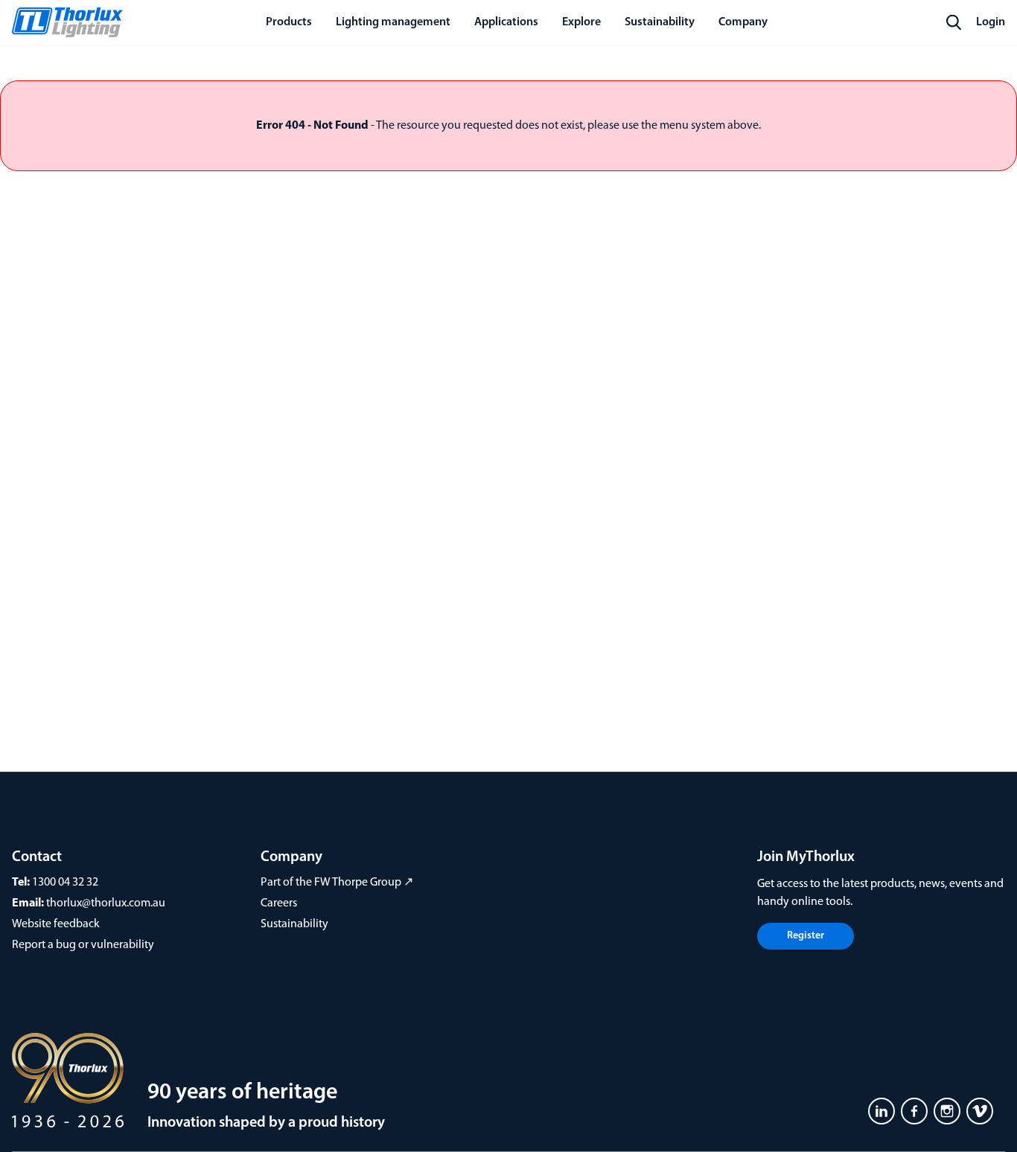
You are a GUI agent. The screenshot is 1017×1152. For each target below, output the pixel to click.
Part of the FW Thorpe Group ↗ (337, 883)
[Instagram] (947, 1111)
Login (990, 22)
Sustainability (294, 924)
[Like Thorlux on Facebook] (914, 1111)
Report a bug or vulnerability (83, 945)
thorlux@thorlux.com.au (105, 903)
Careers (279, 903)
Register (805, 935)
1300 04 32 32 (65, 883)
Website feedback (56, 924)
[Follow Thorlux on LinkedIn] (881, 1111)
